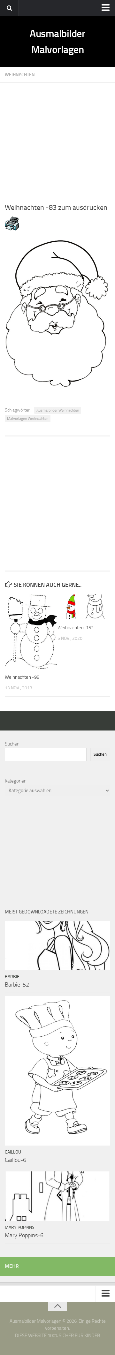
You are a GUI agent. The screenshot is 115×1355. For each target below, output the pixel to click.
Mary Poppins (19, 1227)
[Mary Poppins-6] (57, 1196)
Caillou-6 (15, 1159)
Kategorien (16, 781)
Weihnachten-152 (75, 628)
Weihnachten (20, 74)
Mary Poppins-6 (24, 1235)
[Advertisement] (57, 140)
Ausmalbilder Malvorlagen (57, 41)
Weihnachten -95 (22, 677)
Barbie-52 (17, 984)
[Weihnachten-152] (83, 606)
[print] (12, 229)
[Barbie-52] (57, 945)
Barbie (12, 977)
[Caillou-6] (57, 1070)
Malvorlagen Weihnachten (27, 418)
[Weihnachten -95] (31, 631)
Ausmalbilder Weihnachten (57, 410)
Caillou (13, 1152)
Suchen (12, 744)
